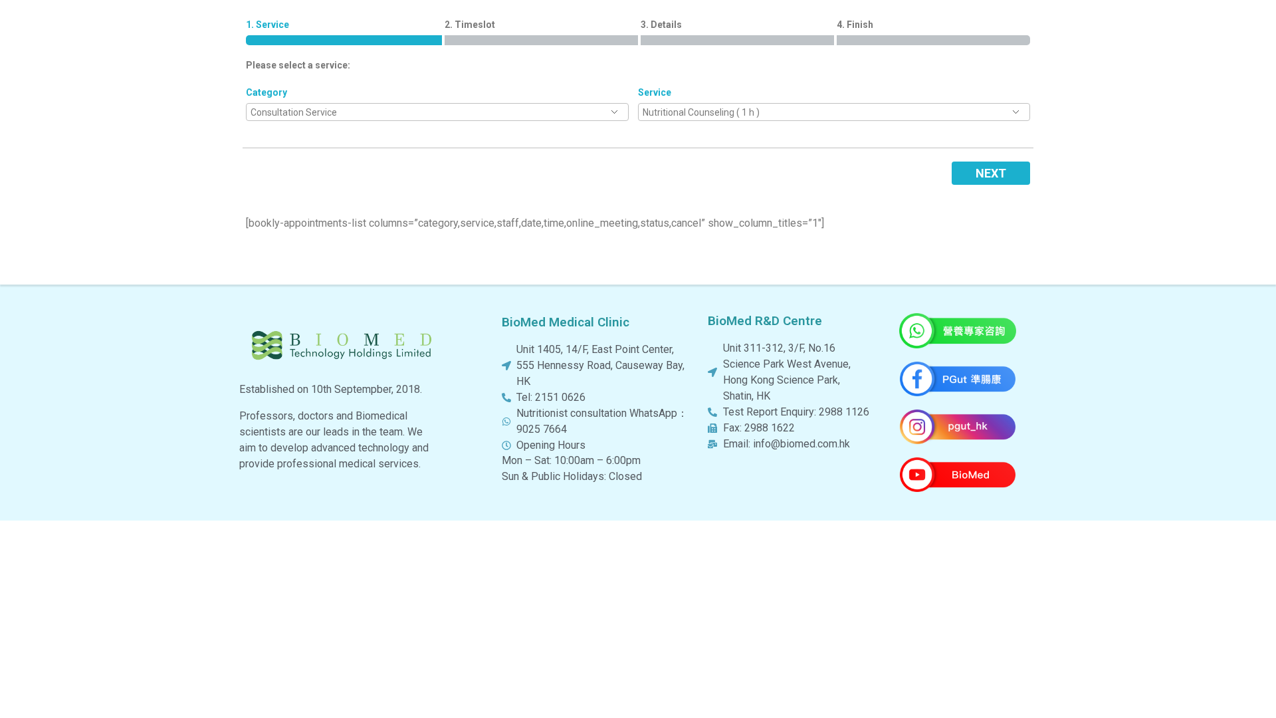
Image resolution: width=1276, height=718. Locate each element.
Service (654, 92)
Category (266, 92)
